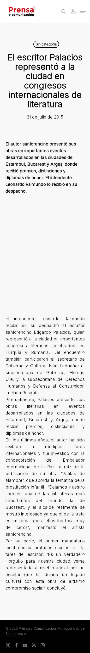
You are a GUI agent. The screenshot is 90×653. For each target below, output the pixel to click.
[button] (83, 11)
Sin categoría (46, 44)
